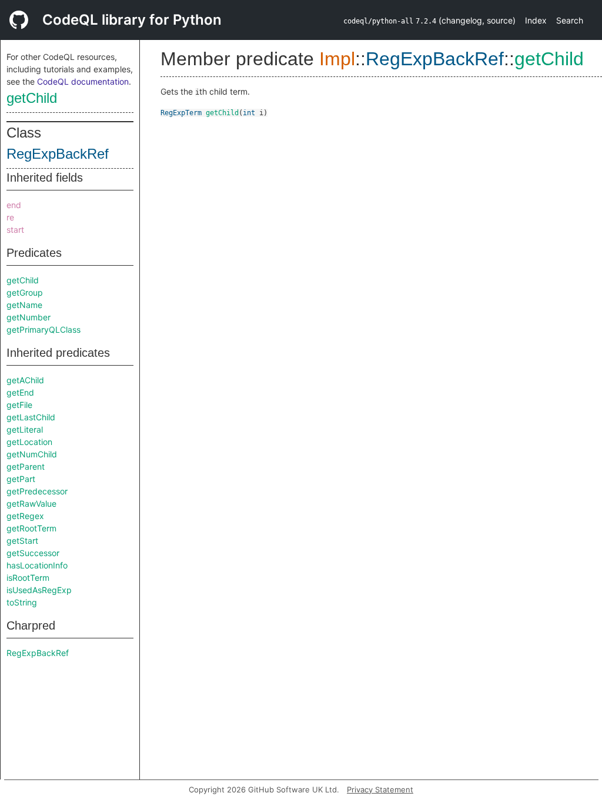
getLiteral (24, 429)
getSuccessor (32, 553)
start (15, 230)
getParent (25, 466)
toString (21, 602)
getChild (31, 98)
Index (536, 20)
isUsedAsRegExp (39, 590)
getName (24, 305)
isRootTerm (27, 578)
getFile (19, 405)
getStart (22, 541)
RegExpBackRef (57, 154)
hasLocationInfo (37, 565)
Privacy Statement (380, 789)
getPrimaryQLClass (43, 329)
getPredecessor (37, 491)
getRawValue (31, 503)
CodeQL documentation (83, 81)
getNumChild (31, 454)
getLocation (29, 442)
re (10, 217)
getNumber (28, 317)
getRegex (25, 516)
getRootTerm (31, 528)
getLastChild (30, 417)
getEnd (20, 392)
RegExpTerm (181, 113)
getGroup (24, 292)
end (13, 205)
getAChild (25, 380)
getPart (20, 479)
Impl (337, 58)
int (249, 113)
